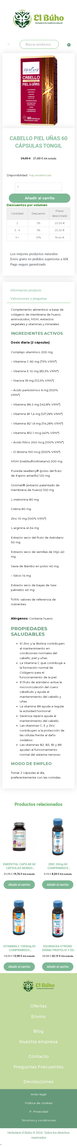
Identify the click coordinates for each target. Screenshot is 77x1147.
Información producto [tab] (25, 290)
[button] (8, 44)
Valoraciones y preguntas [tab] (28, 299)
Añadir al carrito (40, 198)
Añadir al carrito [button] (19, 884)
